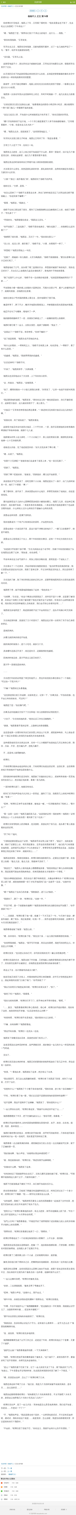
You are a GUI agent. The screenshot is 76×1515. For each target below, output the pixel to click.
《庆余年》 (9, 1483)
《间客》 (9, 1487)
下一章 (9, 1468)
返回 (4, 2)
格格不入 (11, 6)
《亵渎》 (10, 1499)
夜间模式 (32, 10)
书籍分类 (46, 1509)
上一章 (9, 1471)
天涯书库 (38, 2)
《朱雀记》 (9, 1491)
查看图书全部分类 (38, 1503)
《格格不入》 (12, 1474)
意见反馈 (29, 1509)
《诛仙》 (9, 1495)
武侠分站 (12, 1509)
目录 (73, 2)
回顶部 (63, 1509)
